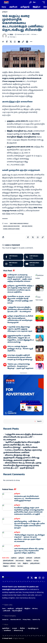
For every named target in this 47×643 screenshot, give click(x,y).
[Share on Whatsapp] (15, 42)
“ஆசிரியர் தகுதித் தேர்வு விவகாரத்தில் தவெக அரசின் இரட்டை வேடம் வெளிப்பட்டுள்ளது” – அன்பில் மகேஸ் (21, 445)
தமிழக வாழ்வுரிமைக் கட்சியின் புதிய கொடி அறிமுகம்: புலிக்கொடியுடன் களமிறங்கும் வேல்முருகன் (20, 319)
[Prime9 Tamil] (6, 2)
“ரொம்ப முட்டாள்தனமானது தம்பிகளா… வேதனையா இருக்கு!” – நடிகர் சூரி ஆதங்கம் (20, 366)
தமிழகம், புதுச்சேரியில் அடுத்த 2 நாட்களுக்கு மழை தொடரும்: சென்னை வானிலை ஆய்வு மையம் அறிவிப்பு (20, 289)
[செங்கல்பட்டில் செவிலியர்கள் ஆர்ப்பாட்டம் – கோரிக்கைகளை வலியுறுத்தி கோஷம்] (7, 496)
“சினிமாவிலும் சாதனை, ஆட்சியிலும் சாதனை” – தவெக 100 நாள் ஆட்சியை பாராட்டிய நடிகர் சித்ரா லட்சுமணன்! (29, 538)
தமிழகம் (4, 12)
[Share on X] (11, 42)
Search (39, 421)
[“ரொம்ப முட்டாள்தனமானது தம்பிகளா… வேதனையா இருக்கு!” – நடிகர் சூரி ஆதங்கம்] (40, 366)
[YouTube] (35, 578)
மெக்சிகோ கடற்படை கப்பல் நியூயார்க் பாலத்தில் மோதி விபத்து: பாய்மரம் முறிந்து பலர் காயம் (20, 299)
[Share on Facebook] (7, 42)
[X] (34, 257)
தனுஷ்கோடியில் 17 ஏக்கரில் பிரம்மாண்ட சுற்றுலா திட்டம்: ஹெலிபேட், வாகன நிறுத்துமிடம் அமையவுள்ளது (20, 339)
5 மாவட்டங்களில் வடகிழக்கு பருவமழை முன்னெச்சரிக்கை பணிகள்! (22, 451)
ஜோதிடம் (28, 560)
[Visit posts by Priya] (4, 36)
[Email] (19, 42)
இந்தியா (25, 563)
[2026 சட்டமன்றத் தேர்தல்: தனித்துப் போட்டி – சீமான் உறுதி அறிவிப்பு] (40, 349)
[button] (30, 2)
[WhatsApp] (43, 578)
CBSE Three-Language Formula (19, 223)
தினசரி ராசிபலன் (8, 560)
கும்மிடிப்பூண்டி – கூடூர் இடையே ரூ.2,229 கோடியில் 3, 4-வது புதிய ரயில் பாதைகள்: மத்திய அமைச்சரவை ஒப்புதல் (29, 524)
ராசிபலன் (29, 558)
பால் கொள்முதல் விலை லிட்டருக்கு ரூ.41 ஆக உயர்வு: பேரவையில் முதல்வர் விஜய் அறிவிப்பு (29, 551)
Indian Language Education (11, 226)
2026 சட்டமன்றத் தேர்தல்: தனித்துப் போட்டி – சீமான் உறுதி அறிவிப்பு (20, 348)
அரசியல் (13, 558)
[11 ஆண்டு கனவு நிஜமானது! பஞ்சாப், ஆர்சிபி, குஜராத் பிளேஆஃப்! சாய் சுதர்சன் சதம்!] (40, 329)
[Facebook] (13, 257)
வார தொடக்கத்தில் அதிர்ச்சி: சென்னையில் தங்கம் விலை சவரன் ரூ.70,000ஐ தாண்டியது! (20, 357)
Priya (11, 34)
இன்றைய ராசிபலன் (9, 563)
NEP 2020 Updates (27, 226)
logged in (15, 248)
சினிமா (13, 566)
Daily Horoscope (20, 560)
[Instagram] (13, 264)
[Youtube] (34, 264)
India (19, 563)
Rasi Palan (20, 566)
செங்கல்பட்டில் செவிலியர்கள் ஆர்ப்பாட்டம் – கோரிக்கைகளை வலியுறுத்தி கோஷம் (26, 498)
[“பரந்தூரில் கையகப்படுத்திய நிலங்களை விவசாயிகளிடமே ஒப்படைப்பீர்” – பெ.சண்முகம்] (40, 309)
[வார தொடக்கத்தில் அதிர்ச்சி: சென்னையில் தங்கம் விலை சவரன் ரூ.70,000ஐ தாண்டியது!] (40, 357)
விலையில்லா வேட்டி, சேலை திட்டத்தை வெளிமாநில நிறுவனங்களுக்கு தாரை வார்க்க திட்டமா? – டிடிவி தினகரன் (22, 465)
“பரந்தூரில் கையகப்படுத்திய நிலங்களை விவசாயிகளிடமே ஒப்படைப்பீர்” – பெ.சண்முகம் (19, 309)
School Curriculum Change (11, 229)
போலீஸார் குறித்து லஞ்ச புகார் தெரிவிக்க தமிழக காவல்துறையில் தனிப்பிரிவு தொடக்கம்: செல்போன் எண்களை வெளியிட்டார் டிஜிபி (29, 511)
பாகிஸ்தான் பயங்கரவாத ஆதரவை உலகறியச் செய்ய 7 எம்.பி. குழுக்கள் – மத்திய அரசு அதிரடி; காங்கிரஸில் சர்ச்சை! (19, 278)
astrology (36, 560)
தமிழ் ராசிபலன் (34, 563)
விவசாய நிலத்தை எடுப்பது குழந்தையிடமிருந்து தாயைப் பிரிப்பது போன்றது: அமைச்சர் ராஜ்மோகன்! (21, 458)
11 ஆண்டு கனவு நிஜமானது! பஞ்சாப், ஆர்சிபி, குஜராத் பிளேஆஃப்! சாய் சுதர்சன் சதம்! (19, 329)
